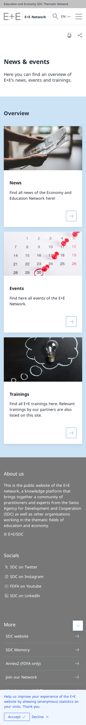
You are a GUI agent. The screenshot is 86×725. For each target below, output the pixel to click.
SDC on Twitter (24, 567)
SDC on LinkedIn (25, 595)
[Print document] (69, 35)
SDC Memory (18, 649)
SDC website (17, 636)
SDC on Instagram (26, 576)
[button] (78, 625)
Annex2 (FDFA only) (23, 663)
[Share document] (80, 35)
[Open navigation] (79, 16)
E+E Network (35, 17)
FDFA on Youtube (25, 586)
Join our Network (21, 677)
